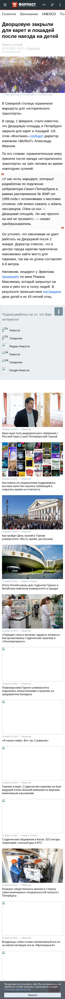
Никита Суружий (12, 44)
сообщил (36, 136)
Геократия (9, 14)
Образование (29, 14)
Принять (32, 995)
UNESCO (49, 14)
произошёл (10, 277)
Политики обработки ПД (17, 989)
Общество (33, 48)
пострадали (52, 291)
